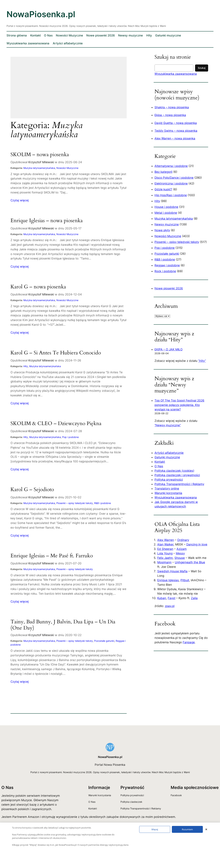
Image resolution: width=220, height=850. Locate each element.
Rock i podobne (165, 271)
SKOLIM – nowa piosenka (39, 155)
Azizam (182, 549)
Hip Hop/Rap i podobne (171, 195)
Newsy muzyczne (167, 224)
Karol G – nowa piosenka (38, 287)
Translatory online (167, 488)
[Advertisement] (68, 90)
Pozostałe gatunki (104, 640)
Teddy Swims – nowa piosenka (176, 130)
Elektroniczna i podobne (171, 183)
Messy (180, 553)
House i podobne (166, 207)
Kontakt (160, 461)
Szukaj (201, 67)
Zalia (194, 598)
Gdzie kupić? (163, 189)
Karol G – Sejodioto (32, 490)
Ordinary (183, 540)
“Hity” (202, 360)
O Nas (159, 466)
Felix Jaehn (165, 558)
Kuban (161, 598)
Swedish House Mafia (172, 571)
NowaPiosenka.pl (41, 14)
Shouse (179, 558)
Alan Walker (165, 544)
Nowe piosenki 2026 (169, 288)
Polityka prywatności (169, 479)
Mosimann (164, 562)
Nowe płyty (162, 230)
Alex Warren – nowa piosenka (175, 138)
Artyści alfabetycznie (169, 452)
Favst (171, 598)
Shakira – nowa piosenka (172, 107)
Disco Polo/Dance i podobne (174, 177)
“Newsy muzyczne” (168, 425)
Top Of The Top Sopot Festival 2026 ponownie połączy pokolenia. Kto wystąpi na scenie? (179, 405)
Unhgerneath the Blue (190, 562)
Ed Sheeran (165, 549)
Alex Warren (165, 540)
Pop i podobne (70, 437)
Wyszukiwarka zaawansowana (176, 73)
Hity (25, 366)
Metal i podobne (166, 212)
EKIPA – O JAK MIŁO (169, 349)
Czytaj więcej (19, 200)
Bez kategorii (163, 172)
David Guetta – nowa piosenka (176, 123)
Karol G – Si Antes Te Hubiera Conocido (55, 353)
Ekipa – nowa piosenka (170, 115)
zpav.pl (169, 606)
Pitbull (184, 580)
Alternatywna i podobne (171, 166)
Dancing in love (196, 544)
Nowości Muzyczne (67, 167)
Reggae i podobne (167, 265)
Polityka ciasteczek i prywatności (177, 475)
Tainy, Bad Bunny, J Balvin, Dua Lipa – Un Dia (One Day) (62, 625)
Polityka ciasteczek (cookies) (174, 470)
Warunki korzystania (168, 493)
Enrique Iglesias (168, 580)
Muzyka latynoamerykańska (39, 167)
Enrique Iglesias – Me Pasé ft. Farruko (51, 556)
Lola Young (165, 553)
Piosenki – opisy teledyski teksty (74, 503)
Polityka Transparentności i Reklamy (179, 484)
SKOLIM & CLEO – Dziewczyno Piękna (55, 424)
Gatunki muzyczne (167, 457)
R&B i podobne (102, 503)
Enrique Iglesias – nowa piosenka (46, 221)
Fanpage (189, 642)
